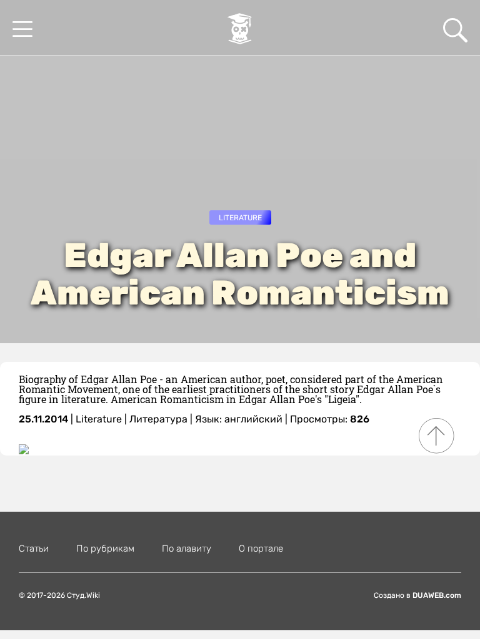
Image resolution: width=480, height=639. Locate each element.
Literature (240, 217)
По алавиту (186, 548)
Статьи (34, 548)
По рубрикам (105, 548)
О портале (261, 548)
